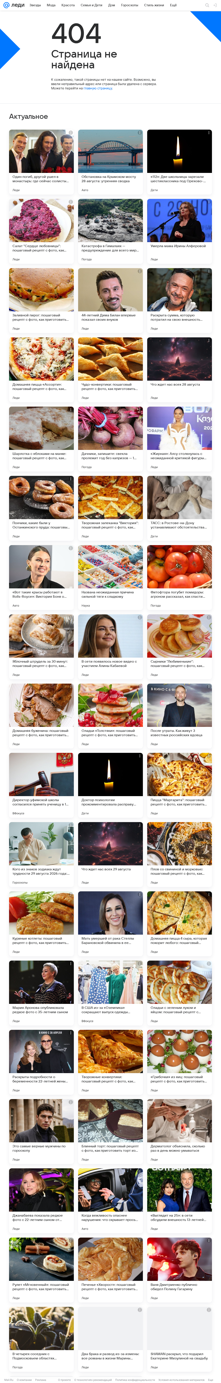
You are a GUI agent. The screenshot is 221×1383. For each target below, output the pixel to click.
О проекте (64, 1379)
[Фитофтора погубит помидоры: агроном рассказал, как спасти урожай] (179, 577)
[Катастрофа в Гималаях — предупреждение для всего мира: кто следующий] (110, 231)
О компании (24, 1379)
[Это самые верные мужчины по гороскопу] (41, 1131)
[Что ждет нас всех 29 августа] (110, 854)
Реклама (40, 1379)
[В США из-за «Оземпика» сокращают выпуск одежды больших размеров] (110, 993)
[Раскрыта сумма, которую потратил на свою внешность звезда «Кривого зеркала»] (179, 300)
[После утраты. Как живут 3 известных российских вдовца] (179, 716)
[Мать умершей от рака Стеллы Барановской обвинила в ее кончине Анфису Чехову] (110, 923)
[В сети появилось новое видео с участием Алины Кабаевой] (110, 646)
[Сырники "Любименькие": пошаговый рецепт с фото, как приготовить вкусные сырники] (179, 646)
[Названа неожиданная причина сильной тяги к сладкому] (110, 577)
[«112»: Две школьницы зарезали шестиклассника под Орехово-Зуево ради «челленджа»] (179, 162)
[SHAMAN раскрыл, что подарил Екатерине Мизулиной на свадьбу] (179, 1339)
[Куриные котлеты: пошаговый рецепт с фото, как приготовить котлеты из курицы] (41, 923)
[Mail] (6, 5)
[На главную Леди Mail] (16, 5)
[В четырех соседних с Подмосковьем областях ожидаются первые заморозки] (41, 1339)
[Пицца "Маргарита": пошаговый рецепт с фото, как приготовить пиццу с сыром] (179, 785)
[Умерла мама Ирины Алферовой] (179, 231)
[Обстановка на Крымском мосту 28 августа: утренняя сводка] (110, 162)
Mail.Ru (8, 1379)
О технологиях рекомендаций (93, 1379)
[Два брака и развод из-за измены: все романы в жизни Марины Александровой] (110, 1339)
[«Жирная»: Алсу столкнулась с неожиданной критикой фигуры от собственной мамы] (179, 439)
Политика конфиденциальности (135, 1379)
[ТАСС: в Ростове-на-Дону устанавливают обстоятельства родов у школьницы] (179, 508)
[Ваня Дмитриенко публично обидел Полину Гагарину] (179, 1270)
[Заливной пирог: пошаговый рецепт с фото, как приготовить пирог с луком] (41, 300)
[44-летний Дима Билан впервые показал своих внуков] (110, 300)
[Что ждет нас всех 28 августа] (179, 369)
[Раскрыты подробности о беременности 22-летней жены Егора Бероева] (41, 1062)
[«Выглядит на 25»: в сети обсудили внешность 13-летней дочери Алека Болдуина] (179, 1200)
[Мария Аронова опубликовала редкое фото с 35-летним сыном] (41, 993)
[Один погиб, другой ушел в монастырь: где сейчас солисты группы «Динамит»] (41, 162)
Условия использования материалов (181, 1379)
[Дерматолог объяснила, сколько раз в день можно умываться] (179, 1131)
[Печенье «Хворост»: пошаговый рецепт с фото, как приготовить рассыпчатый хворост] (110, 1270)
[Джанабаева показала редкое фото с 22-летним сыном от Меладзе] (41, 1200)
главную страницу (98, 88)
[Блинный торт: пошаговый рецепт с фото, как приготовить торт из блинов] (110, 1131)
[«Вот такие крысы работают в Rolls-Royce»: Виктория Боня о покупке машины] (41, 577)
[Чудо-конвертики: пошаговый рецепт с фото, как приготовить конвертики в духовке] (110, 369)
